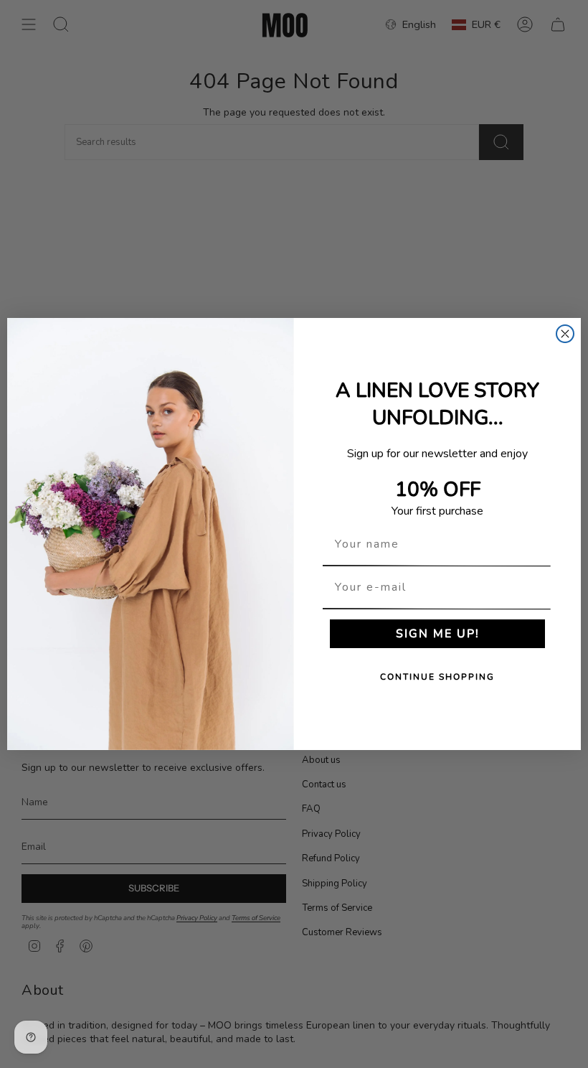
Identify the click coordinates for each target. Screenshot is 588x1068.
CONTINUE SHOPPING (437, 677)
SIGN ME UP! (438, 634)
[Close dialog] (565, 333)
